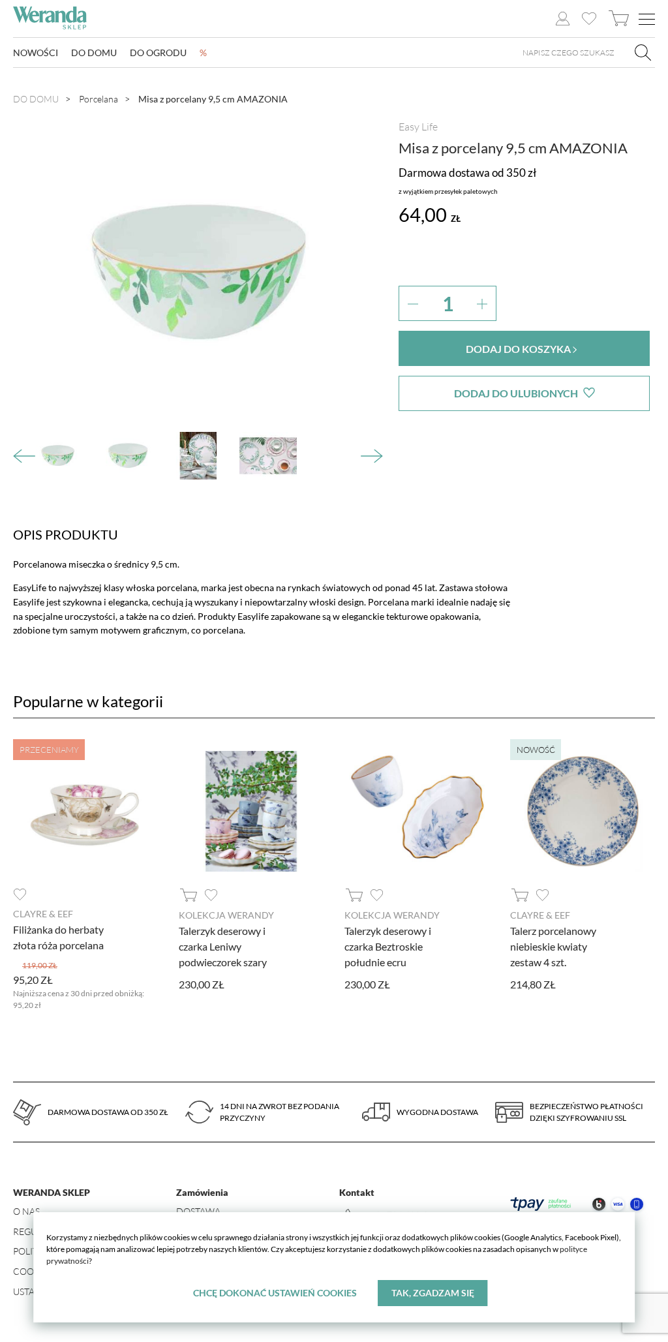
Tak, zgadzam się (432, 1292)
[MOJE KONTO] (562, 18)
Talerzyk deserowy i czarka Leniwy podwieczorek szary (223, 946)
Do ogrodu (158, 52)
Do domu (94, 52)
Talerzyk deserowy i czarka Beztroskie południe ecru (387, 946)
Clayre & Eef (43, 913)
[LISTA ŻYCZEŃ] (589, 18)
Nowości (35, 52)
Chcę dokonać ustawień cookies (275, 1292)
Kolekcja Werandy (226, 915)
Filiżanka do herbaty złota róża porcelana (58, 937)
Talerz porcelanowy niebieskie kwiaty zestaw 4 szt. (553, 946)
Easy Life (418, 126)
